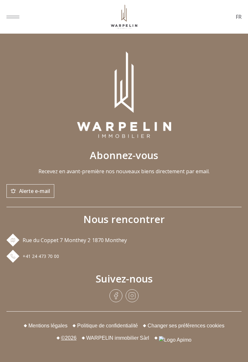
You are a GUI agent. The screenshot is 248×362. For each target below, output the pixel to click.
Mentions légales (47, 325)
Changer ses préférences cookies (186, 325)
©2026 (69, 338)
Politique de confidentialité (107, 325)
